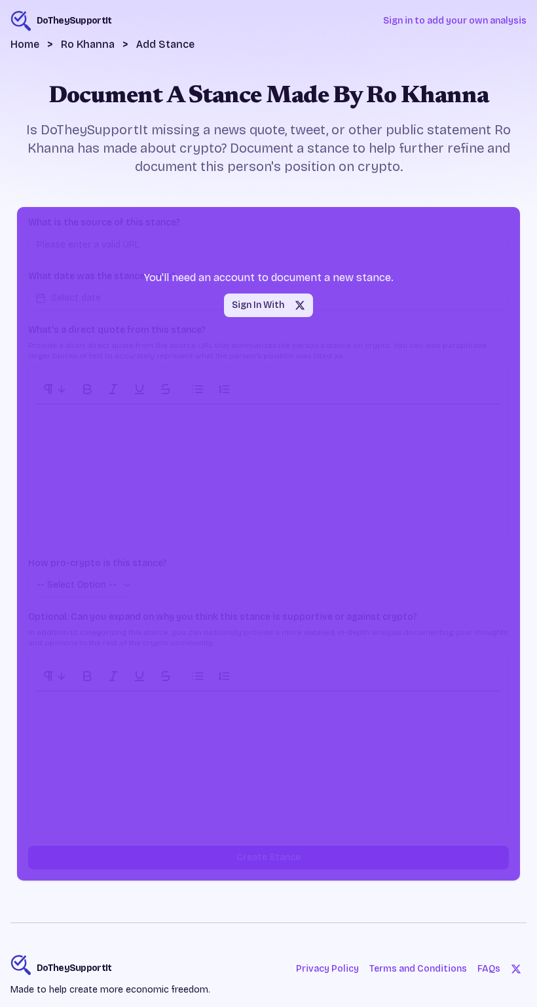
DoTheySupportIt (74, 968)
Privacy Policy (327, 968)
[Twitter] (516, 969)
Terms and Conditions (418, 968)
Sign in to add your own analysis (455, 20)
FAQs (488, 968)
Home (24, 44)
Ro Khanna (88, 44)
